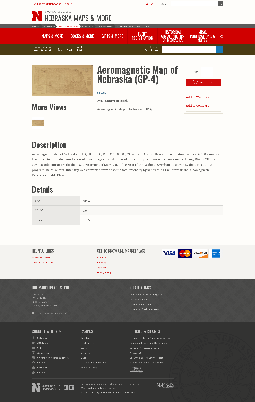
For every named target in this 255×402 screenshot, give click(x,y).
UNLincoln (42, 338)
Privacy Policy (104, 272)
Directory (85, 338)
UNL (39, 348)
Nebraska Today (89, 368)
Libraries (85, 353)
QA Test (112, 388)
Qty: (196, 71)
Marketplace (49, 26)
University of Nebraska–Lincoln (52, 4)
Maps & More (87, 26)
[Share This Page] (221, 36)
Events (84, 348)
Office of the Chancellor (93, 363)
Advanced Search (41, 258)
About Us (101, 258)
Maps (83, 358)
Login (151, 4)
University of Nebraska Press (145, 309)
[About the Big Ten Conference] (66, 387)
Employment (87, 343)
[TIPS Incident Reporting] (137, 370)
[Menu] (34, 35)
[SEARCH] (220, 3)
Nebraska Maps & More (78, 18)
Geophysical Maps (105, 26)
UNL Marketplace (56, 12)
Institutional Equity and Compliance (148, 343)
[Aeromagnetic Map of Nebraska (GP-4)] (38, 128)
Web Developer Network (93, 388)
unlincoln (42, 363)
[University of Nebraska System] (165, 385)
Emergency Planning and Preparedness (150, 338)
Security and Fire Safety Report (146, 358)
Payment (101, 268)
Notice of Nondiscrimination (144, 348)
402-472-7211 (130, 392)
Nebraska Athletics (139, 299)
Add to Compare (197, 105)
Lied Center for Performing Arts (146, 294)
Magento (61, 313)
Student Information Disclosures (147, 363)
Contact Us (37, 294)
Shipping (101, 262)
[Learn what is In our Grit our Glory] (49, 387)
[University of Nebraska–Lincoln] (36, 387)
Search (165, 4)
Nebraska (36, 26)
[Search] (219, 49)
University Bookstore (140, 304)
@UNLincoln (43, 343)
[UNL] (37, 16)
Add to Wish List (198, 97)
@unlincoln (43, 353)
